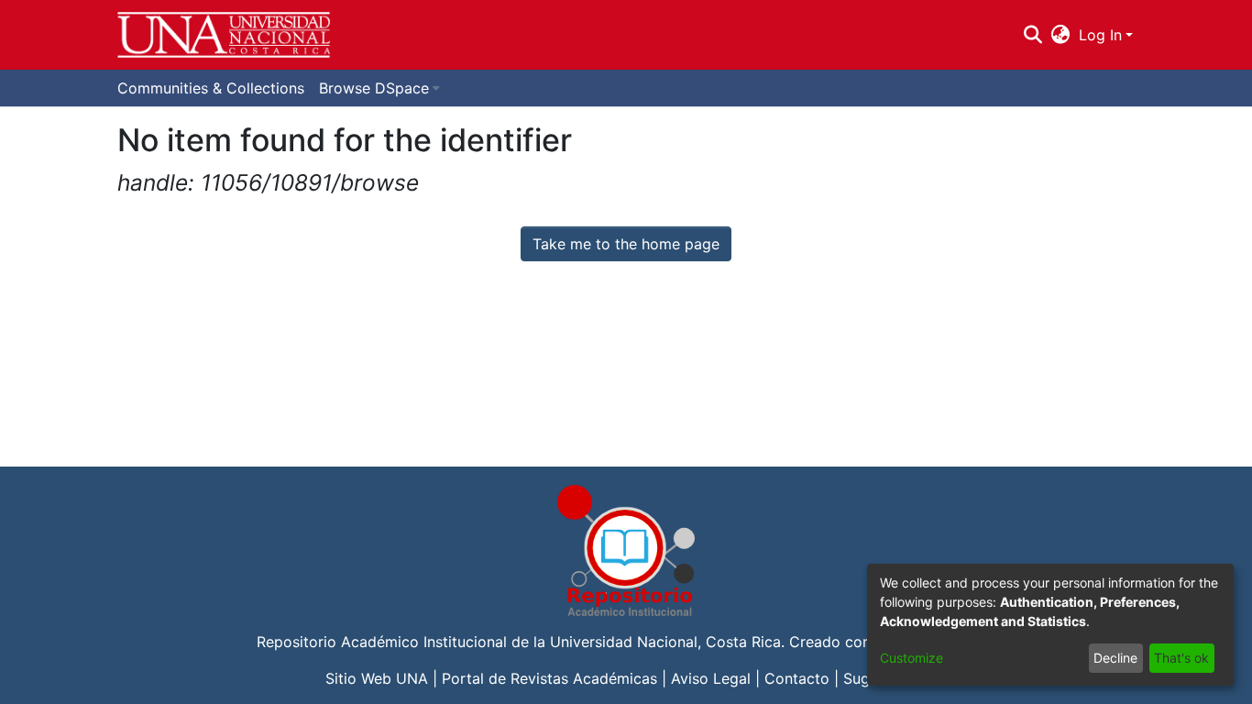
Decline (1115, 658)
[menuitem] (1060, 35)
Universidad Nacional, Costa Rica (665, 641)
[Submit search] (1032, 35)
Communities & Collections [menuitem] (210, 88)
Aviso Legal (711, 678)
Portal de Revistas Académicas (549, 678)
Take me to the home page (626, 244)
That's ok (1181, 658)
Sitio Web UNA (376, 678)
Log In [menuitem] (1100, 35)
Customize (911, 658)
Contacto (796, 678)
